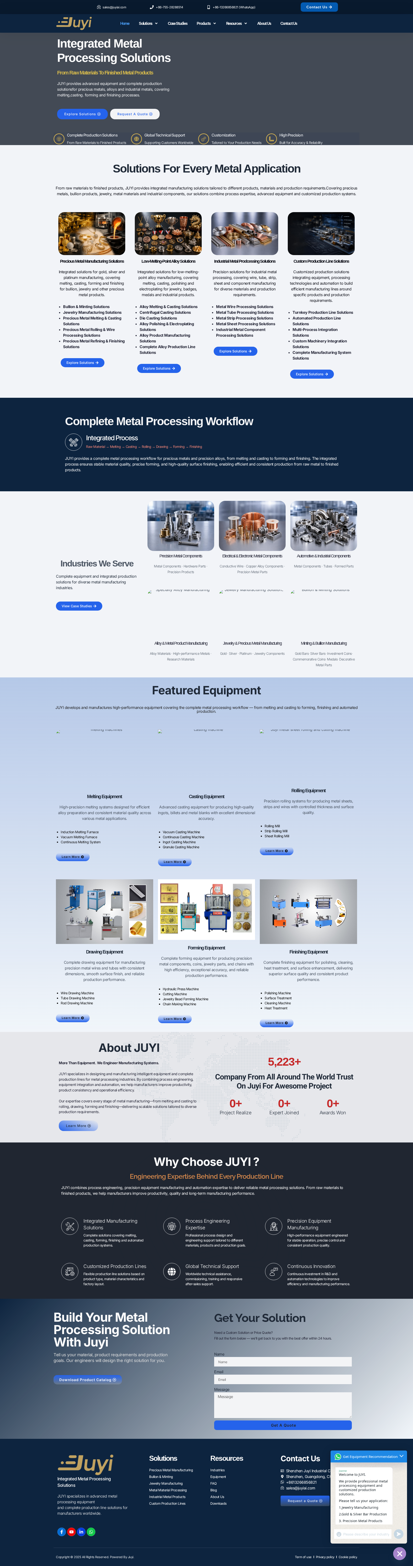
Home (124, 23)
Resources (233, 23)
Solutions (145, 23)
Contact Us (288, 23)
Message (221, 1389)
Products (203, 23)
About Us (264, 23)
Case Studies (177, 23)
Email (218, 1371)
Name (219, 1354)
